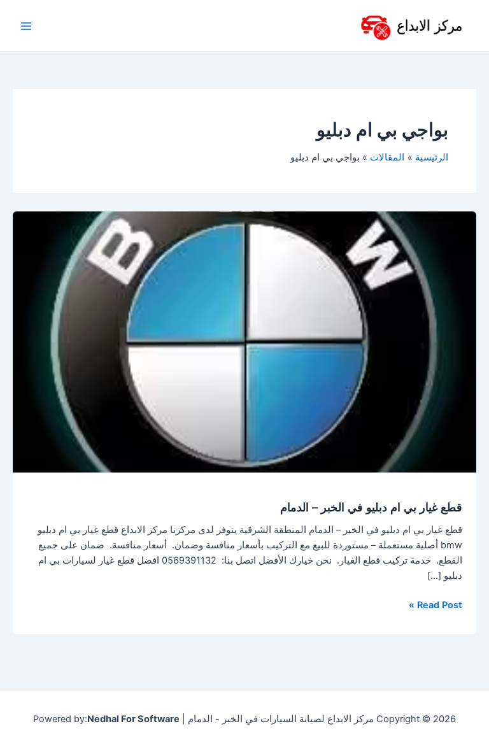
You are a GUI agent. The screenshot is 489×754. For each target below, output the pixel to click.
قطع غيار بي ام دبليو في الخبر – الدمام (371, 507)
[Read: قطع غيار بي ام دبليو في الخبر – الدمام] (244, 341)
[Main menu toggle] (26, 26)
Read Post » (435, 604)
